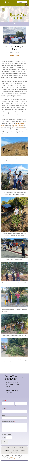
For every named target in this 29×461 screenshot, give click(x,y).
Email (4, 409)
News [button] (13, 447)
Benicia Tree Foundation (11, 377)
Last (16, 405)
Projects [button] (7, 450)
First (3, 405)
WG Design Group (14, 458)
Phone (3, 415)
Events (21, 447)
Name (4, 401)
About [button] (10, 453)
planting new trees (18, 125)
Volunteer (15, 450)
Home (7, 447)
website (21, 128)
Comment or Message (8, 421)
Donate (23, 450)
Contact (18, 453)
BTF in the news (14, 55)
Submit (5, 442)
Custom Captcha (7, 434)
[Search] (26, 4)
